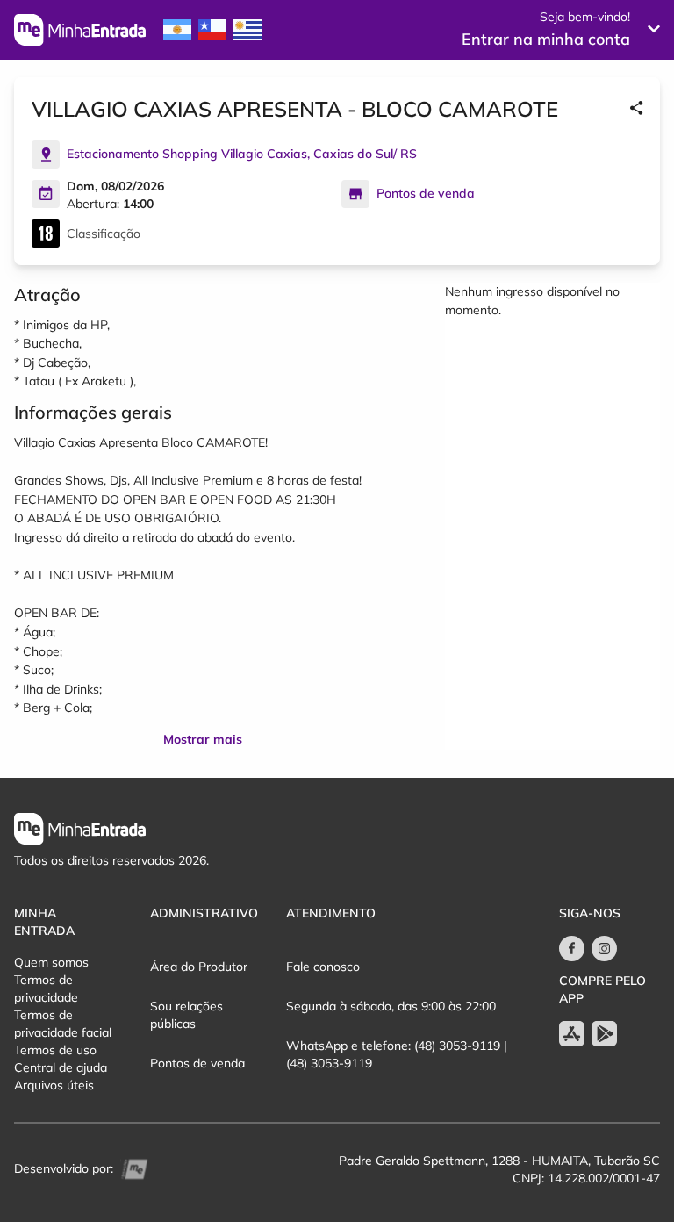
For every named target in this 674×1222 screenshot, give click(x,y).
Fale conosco (323, 966)
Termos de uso (55, 1050)
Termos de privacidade (46, 988)
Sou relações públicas (186, 1015)
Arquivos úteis (54, 1085)
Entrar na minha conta (546, 39)
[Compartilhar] (636, 109)
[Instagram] (604, 948)
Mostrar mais (202, 739)
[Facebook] (571, 948)
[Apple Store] (571, 1033)
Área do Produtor (198, 966)
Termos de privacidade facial (62, 1023)
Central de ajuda (60, 1067)
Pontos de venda (197, 1063)
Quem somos (51, 962)
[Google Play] (604, 1033)
